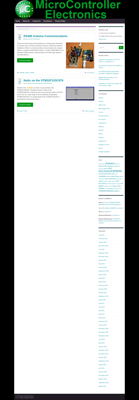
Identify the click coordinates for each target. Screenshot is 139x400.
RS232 (27, 72)
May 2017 (102, 310)
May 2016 (102, 343)
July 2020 (101, 249)
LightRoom (108, 176)
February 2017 (103, 321)
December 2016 (103, 328)
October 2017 (103, 292)
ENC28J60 (104, 171)
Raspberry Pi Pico (104, 144)
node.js (106, 179)
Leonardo (102, 176)
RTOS (25, 111)
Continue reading (25, 60)
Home (18, 21)
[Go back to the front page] (69, 9)
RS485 (32, 72)
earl (26, 39)
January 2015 (103, 372)
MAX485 (21, 72)
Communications (104, 116)
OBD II (120, 178)
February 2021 (103, 238)
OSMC (109, 181)
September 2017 (104, 296)
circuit (115, 166)
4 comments (90, 72)
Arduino (31, 39)
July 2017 (101, 303)
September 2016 (104, 336)
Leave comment (89, 111)
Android (101, 98)
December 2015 (103, 350)
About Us (26, 21)
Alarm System (102, 163)
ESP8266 (116, 171)
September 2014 (104, 382)
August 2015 (102, 364)
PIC (117, 181)
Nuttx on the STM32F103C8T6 (43, 80)
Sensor (101, 148)
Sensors (110, 188)
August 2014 (102, 386)
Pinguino (101, 137)
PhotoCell (114, 181)
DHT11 (106, 168)
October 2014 (103, 379)
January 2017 (103, 325)
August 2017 (102, 300)
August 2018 (102, 274)
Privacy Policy (60, 21)
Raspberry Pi (102, 141)
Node (103, 178)
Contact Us (37, 21)
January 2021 (103, 242)
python (101, 186)
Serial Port (115, 188)
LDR (116, 174)
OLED (101, 181)
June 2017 (102, 307)
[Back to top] (134, 395)
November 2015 (103, 354)
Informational (36, 39)
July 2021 (101, 235)
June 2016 (102, 339)
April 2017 (102, 314)
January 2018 (103, 289)
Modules (101, 126)
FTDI (100, 174)
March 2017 (102, 318)
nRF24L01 (112, 179)
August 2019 (102, 260)
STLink (119, 188)
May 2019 (102, 264)
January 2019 (103, 267)
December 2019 (103, 253)
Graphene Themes (29, 397)
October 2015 (103, 357)
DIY (110, 168)
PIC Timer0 (117, 183)
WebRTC (117, 191)
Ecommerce (47, 21)
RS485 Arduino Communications (46, 36)
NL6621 (101, 130)
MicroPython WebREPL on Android (113, 208)
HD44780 (105, 174)
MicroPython (115, 176)
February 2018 (103, 285)
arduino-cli (117, 163)
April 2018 (102, 278)
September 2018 (104, 271)
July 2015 (101, 368)
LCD (113, 174)
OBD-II (101, 134)
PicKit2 (113, 183)
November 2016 (103, 332)
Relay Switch (117, 186)
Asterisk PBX (103, 166)
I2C (109, 174)
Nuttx (21, 111)
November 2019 (103, 256)
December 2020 (103, 246)
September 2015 (104, 361)
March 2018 (102, 282)
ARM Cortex (32, 83)
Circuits (101, 112)
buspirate (110, 166)
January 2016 (103, 346)
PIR (122, 183)
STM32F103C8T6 (47, 83)
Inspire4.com (102, 39)
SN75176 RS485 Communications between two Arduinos (110, 221)
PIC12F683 (108, 183)
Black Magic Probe (104, 108)
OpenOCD (105, 181)
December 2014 (103, 375)
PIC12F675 (102, 183)
